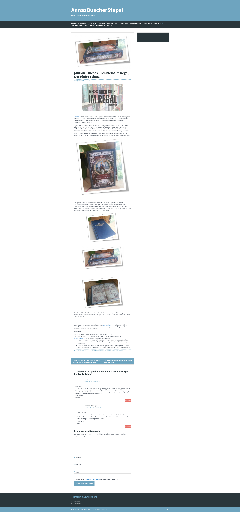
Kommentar (80, 437)
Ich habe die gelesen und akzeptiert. (97, 479)
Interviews (147, 23)
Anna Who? (92, 23)
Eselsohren (135, 23)
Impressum (100, 25)
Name (78, 457)
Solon (98, 509)
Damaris (76, 117)
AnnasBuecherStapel (97, 9)
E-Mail (78, 465)
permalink (120, 351)
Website (78, 472)
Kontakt (158, 23)
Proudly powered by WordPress (80, 509)
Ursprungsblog (78, 338)
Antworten (128, 400)
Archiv (110, 25)
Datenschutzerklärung (83, 25)
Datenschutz (77, 504)
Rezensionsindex (78, 23)
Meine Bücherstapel (108, 23)
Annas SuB (123, 23)
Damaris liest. (107, 325)
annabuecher (87, 81)
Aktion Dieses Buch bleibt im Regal (84, 351)
